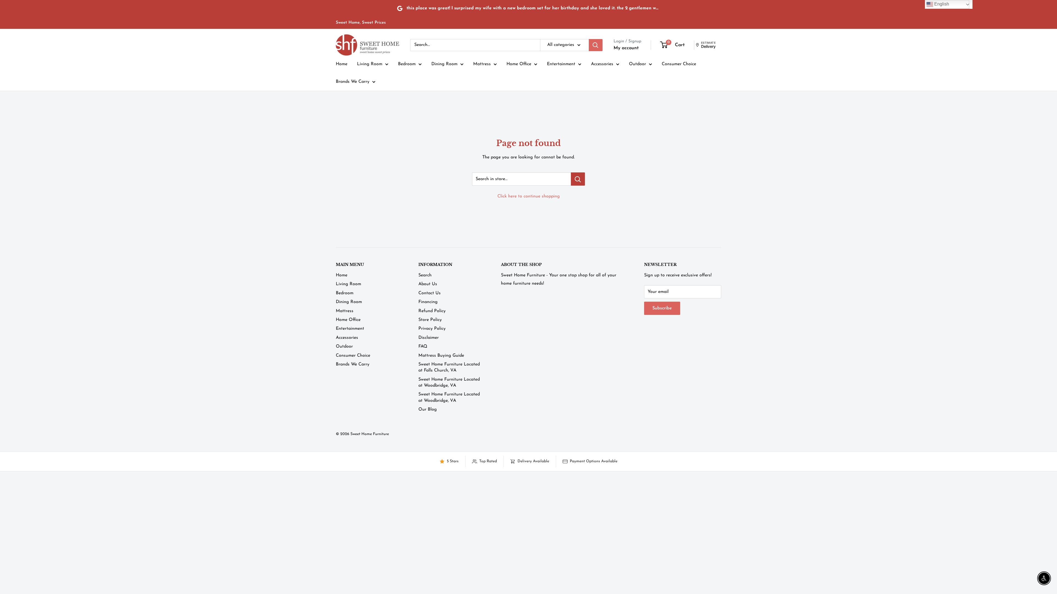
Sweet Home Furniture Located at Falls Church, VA (449, 367)
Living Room (369, 64)
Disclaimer (428, 338)
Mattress (482, 64)
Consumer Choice (679, 64)
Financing (428, 302)
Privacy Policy (432, 328)
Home (341, 64)
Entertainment (561, 64)
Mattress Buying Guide (441, 355)
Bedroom (407, 64)
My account (626, 48)
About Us (427, 284)
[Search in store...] (578, 179)
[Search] (596, 45)
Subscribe (662, 308)
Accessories (602, 64)
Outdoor (637, 64)
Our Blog (427, 409)
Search (425, 275)
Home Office (518, 64)
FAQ (422, 346)
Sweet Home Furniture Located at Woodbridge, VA (449, 382)
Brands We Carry (352, 81)
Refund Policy (432, 311)
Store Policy (430, 320)
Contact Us (429, 293)
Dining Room (444, 64)
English (941, 4)
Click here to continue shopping (528, 196)
